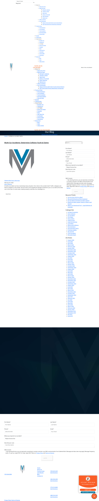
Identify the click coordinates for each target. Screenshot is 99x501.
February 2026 (71, 246)
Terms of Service (50, 453)
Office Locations (42, 19)
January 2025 (71, 264)
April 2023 (70, 288)
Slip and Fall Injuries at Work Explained (77, 199)
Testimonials (38, 37)
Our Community (42, 21)
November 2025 (72, 251)
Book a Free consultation (86, 67)
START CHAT (88, 490)
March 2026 (71, 245)
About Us (39, 469)
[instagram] (7, 477)
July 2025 (70, 258)
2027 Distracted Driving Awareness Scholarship (51, 24)
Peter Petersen (45, 16)
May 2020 (70, 303)
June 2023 (70, 287)
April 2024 (70, 274)
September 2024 (72, 267)
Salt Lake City (42, 50)
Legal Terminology (72, 222)
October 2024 (71, 266)
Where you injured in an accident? (74, 165)
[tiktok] (7, 481)
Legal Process (71, 220)
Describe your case (70, 169)
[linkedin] (7, 482)
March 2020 (71, 306)
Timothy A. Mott (45, 11)
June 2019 (70, 316)
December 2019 (72, 311)
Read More (8, 194)
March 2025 (71, 262)
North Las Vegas (42, 45)
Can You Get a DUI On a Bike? (75, 197)
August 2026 (71, 240)
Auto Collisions (8, 184)
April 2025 (70, 261)
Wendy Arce (44, 18)
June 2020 (70, 301)
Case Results (40, 472)
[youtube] (7, 479)
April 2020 (70, 304)
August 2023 (71, 285)
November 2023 (72, 280)
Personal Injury (42, 27)
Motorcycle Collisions (73, 225)
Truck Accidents (42, 31)
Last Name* (69, 152)
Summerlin (41, 55)
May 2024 (70, 272)
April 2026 (70, 243)
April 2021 (70, 296)
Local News (70, 223)
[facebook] (7, 476)
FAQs (40, 60)
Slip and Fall (71, 231)
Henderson (41, 42)
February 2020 (71, 308)
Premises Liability (72, 230)
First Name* (69, 148)
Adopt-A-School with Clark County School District (52, 22)
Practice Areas (39, 26)
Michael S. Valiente (46, 10)
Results (37, 35)
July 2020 (70, 300)
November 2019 (72, 313)
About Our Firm (42, 6)
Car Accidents (42, 29)
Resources (38, 56)
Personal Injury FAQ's (73, 228)
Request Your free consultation (49, 134)
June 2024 (70, 271)
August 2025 (71, 256)
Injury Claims (71, 218)
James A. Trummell (46, 14)
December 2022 (72, 292)
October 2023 (71, 282)
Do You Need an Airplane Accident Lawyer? (78, 200)
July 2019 (70, 314)
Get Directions (54, 472)
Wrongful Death (72, 235)
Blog (40, 58)
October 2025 (71, 253)
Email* (67, 161)
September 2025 (72, 254)
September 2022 (72, 295)
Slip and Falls (41, 34)
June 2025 (70, 259)
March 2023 (71, 290)
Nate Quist (44, 13)
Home (5, 136)
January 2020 (71, 309)
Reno (40, 48)
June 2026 (70, 241)
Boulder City (41, 40)
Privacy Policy (83, 186)
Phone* (68, 157)
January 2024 (71, 277)
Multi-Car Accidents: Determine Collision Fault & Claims (26, 142)
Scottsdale (41, 52)
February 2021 (71, 298)
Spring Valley (42, 53)
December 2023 (72, 279)
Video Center (42, 61)
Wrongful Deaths (42, 32)
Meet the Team (42, 8)
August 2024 (71, 269)
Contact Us (40, 476)
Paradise (41, 47)
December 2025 (72, 250)
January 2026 (71, 248)
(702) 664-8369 (42, 130)
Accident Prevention (73, 212)
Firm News (70, 217)
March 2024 (71, 275)
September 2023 (72, 283)
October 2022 (71, 293)
